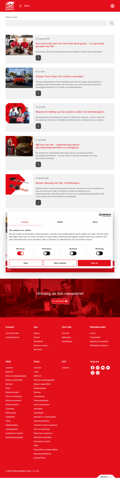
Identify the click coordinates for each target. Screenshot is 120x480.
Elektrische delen (12, 392)
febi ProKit (38, 350)
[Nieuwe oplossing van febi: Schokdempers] (19, 184)
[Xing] (108, 368)
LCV (64, 361)
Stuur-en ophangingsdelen (16, 376)
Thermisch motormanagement (45, 425)
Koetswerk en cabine (42, 441)
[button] (60, 269)
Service (36, 337)
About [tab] (95, 222)
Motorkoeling (11, 413)
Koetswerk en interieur (14, 433)
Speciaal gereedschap (14, 437)
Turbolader (10, 409)
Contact (10, 327)
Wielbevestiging (12, 425)
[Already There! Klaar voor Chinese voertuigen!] (19, 78)
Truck (36, 361)
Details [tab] (60, 222)
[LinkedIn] (92, 373)
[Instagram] (98, 368)
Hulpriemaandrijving (41, 421)
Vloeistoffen (10, 417)
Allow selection (60, 263)
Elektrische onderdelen (42, 437)
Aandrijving (38, 409)
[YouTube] (103, 368)
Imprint (93, 333)
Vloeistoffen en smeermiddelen (46, 450)
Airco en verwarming (14, 396)
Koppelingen (39, 413)
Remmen (9, 384)
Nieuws (36, 333)
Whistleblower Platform (99, 346)
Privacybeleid (95, 337)
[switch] (46, 253)
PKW (8, 361)
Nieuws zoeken (11, 17)
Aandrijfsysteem (12, 429)
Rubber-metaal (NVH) (14, 380)
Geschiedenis (67, 341)
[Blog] (98, 373)
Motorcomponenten (13, 401)
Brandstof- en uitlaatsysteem (45, 417)
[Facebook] (92, 368)
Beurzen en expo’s (41, 346)
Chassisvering (39, 396)
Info (36, 327)
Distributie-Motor (12, 405)
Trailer (36, 372)
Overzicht (9, 368)
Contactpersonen (12, 337)
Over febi (66, 327)
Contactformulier (12, 333)
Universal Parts (39, 458)
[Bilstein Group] (106, 477)
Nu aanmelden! (58, 301)
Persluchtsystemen (41, 401)
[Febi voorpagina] (10, 6)
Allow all (94, 263)
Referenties (66, 337)
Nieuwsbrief (38, 341)
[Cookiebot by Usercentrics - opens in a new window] (100, 215)
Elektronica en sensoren (43, 433)
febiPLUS (9, 372)
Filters (8, 421)
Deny (26, 263)
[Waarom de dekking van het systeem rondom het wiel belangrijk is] (19, 113)
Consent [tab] (24, 222)
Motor (8, 388)
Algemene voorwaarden (99, 341)
